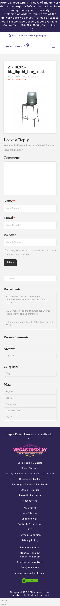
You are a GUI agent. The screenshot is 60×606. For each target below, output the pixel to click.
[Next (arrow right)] (4, 604)
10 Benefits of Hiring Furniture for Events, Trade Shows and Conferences (28, 312)
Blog (8, 373)
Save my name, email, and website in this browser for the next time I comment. (31, 252)
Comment (12, 158)
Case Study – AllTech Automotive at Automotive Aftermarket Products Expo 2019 (27, 300)
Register (9, 391)
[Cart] (26, 46)
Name (9, 201)
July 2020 (10, 355)
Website (10, 235)
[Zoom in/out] (11, 600)
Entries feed (11, 404)
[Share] (4, 600)
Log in (9, 398)
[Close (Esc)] (1, 600)
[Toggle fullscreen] (7, 600)
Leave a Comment (17, 80)
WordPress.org (12, 417)
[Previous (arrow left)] (1, 604)
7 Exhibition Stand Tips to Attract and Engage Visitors (29, 323)
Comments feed (13, 410)
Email (9, 218)
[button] (53, 46)
